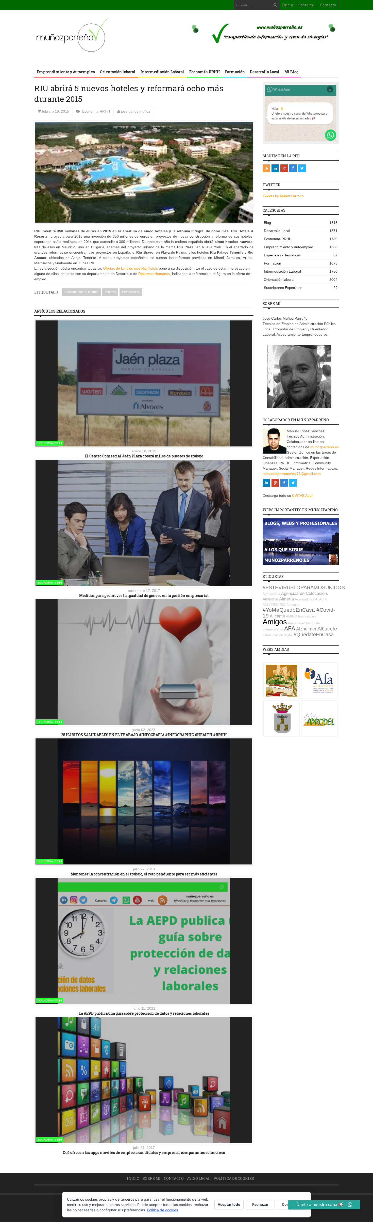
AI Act (319, 599)
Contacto (328, 5)
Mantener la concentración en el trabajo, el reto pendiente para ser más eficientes (144, 874)
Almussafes (271, 594)
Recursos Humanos (154, 274)
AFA (289, 628)
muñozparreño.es (324, 447)
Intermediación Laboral (162, 71)
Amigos (275, 621)
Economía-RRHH (204, 71)
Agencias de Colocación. (304, 593)
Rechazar (260, 1204)
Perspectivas (131, 292)
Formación (235, 71)
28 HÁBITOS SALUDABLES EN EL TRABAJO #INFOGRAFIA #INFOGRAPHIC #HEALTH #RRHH (144, 734)
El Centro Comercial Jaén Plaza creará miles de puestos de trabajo (144, 456)
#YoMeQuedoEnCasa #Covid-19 (299, 613)
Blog (300, 223)
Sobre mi (306, 5)
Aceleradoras (304, 599)
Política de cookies (234, 1178)
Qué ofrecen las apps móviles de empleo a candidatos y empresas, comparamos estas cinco (144, 1152)
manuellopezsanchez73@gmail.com (292, 474)
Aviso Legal (198, 1178)
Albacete (327, 628)
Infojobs (110, 292)
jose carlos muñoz (135, 111)
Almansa (292, 605)
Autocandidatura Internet (81, 292)
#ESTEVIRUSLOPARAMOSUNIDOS (304, 587)
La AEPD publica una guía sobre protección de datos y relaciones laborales (144, 1013)
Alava (292, 623)
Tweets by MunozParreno (283, 196)
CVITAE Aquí (302, 495)
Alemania (270, 599)
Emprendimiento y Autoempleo (66, 71)
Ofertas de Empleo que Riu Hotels (130, 268)
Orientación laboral (117, 71)
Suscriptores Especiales (300, 288)
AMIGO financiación (301, 616)
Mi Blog (291, 71)
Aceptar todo (229, 1204)
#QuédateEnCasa (314, 634)
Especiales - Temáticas (300, 255)
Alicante (277, 616)
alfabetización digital (278, 635)
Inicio (287, 5)
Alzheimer (306, 628)
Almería (286, 599)
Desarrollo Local (264, 71)
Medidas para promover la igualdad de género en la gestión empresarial (144, 595)
